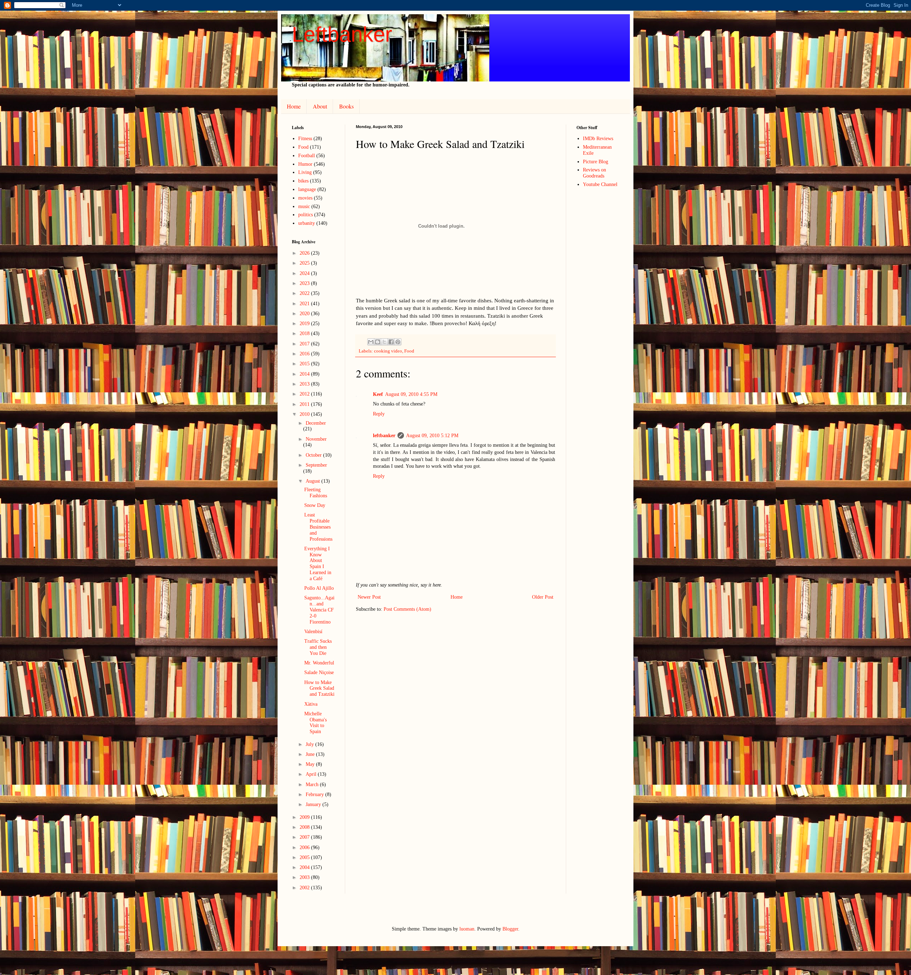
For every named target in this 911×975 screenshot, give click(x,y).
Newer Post (369, 597)
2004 (305, 867)
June (311, 754)
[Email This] (370, 341)
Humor (305, 164)
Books (346, 106)
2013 (305, 384)
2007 (305, 837)
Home (294, 106)
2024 (305, 273)
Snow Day (314, 505)
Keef (378, 394)
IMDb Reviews (598, 138)
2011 (305, 404)
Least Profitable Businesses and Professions (318, 526)
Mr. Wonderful (319, 663)
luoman (466, 929)
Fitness (305, 138)
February (315, 794)
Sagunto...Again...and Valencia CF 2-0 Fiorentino (319, 609)
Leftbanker (342, 34)
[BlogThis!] (377, 341)
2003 (305, 877)
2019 (305, 323)
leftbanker (384, 435)
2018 (305, 333)
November (316, 439)
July (310, 744)
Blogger (510, 929)
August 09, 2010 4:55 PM (411, 394)
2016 (305, 353)
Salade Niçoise (319, 672)
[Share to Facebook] (391, 341)
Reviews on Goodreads (594, 173)
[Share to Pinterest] (397, 341)
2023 (305, 283)
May (311, 764)
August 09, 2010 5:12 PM (432, 435)
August (313, 481)
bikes (303, 181)
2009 (305, 817)
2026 (305, 253)
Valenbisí (313, 631)
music (304, 206)
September (316, 465)
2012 (305, 394)
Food (409, 351)
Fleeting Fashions (315, 492)
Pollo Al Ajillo (319, 588)
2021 (305, 303)
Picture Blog (595, 161)
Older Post (542, 597)
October (314, 455)
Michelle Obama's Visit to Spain (315, 722)
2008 (305, 827)
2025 (305, 263)
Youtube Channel (600, 184)
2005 (305, 857)
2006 (305, 847)
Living (305, 172)
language (307, 189)
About (320, 106)
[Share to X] (384, 341)
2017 (305, 343)
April (312, 774)
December (316, 423)
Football (306, 155)
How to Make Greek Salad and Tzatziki (319, 688)
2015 (305, 363)
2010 (305, 414)
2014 (305, 374)
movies (305, 198)
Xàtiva (310, 704)
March (313, 784)
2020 (305, 313)
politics (305, 214)
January (314, 804)
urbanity (306, 223)
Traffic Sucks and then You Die (318, 647)
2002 (305, 887)
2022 (305, 293)
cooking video (388, 351)
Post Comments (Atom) (407, 609)
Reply (379, 414)
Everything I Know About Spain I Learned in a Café (317, 563)
